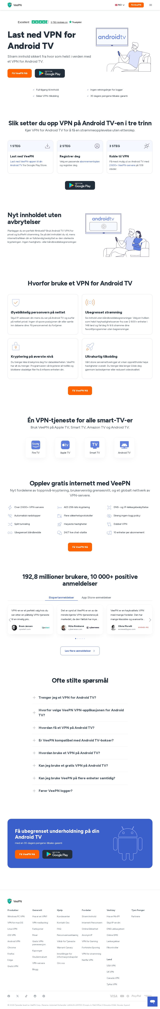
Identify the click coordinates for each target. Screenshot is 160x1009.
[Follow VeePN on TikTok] (26, 996)
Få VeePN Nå (19, 73)
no (120, 5)
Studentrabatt (39, 957)
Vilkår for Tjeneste (66, 941)
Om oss (61, 963)
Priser (35, 935)
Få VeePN (136, 5)
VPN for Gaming (90, 941)
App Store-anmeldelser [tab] (96, 597)
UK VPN (110, 972)
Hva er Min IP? (113, 916)
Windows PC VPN (16, 916)
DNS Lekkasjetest (115, 929)
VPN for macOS (15, 922)
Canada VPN (113, 978)
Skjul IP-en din (113, 922)
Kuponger (37, 950)
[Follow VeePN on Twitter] (17, 996)
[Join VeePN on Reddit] (35, 996)
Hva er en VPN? (39, 916)
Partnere (135, 916)
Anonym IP (87, 935)
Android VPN (14, 941)
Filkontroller (112, 947)
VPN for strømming (91, 954)
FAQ (59, 929)
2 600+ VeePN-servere (122, 165)
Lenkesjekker (113, 941)
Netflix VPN (87, 960)
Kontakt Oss (63, 922)
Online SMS (112, 935)
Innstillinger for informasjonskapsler (67, 955)
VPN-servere (38, 963)
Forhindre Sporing (91, 947)
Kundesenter (63, 916)
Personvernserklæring (67, 935)
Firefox (11, 954)
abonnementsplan (90, 161)
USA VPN (111, 965)
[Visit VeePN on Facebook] (8, 996)
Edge (10, 960)
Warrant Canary (65, 947)
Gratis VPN (13, 966)
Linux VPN (12, 929)
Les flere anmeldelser (78, 650)
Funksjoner (37, 929)
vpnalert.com (15, 606)
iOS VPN (12, 935)
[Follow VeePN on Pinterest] (43, 996)
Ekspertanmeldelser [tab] (61, 597)
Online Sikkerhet (90, 929)
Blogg (35, 969)
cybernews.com (66, 606)
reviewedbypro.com (118, 606)
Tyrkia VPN (112, 984)
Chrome (12, 947)
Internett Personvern (92, 922)
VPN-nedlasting (40, 922)
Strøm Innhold (89, 916)
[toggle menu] (150, 5)
